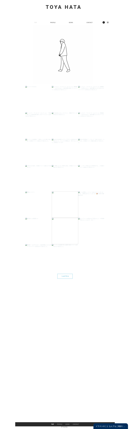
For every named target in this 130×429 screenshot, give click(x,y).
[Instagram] (108, 22)
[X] (104, 22)
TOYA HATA (64, 7)
